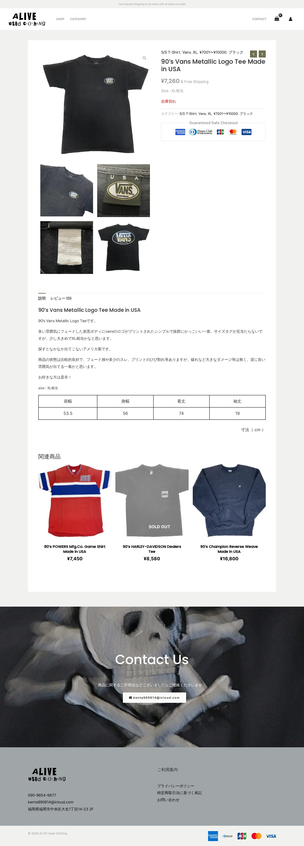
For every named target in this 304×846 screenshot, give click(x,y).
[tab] (42, 298)
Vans (186, 52)
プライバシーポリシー (175, 786)
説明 (42, 298)
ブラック (236, 52)
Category (78, 19)
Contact (259, 19)
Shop (60, 19)
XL (195, 52)
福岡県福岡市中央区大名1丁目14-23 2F (61, 809)
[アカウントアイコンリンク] (290, 19)
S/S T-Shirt (170, 52)
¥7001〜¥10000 (213, 52)
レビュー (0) (61, 298)
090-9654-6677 (42, 795)
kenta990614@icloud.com (51, 802)
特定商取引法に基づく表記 (179, 793)
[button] (154, 697)
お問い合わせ (168, 800)
